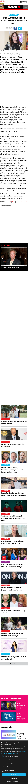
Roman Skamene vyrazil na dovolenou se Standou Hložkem (14, 423)
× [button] (26, 742)
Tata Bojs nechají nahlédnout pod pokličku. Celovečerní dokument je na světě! (13, 518)
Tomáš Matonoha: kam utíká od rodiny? (10, 267)
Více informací (23, 751)
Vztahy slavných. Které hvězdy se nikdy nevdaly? (13, 612)
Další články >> (14, 663)
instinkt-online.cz (21, 738)
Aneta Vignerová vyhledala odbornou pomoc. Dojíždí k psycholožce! (12, 542)
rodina (6, 202)
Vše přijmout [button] (14, 774)
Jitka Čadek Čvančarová (21, 202)
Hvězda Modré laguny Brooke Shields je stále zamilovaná (13, 658)
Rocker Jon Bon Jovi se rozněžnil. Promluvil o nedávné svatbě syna (11, 589)
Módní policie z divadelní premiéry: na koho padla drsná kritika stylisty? (13, 566)
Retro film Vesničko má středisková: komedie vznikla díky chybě (12, 635)
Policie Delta (21, 704)
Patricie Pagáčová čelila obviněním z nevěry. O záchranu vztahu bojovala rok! (13, 494)
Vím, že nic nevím (20, 715)
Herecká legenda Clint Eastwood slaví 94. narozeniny (12, 446)
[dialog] (14, 762)
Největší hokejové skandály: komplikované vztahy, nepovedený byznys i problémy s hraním (12, 470)
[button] (14, 753)
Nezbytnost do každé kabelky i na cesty (21, 735)
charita (13, 202)
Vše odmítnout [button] (14, 778)
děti (10, 202)
